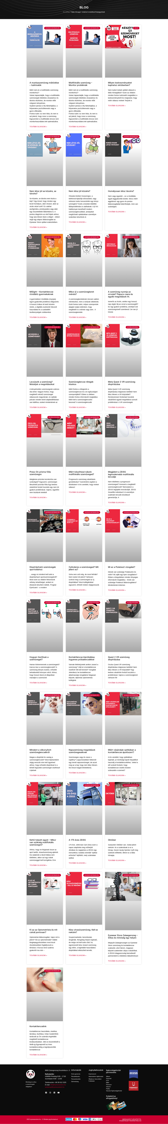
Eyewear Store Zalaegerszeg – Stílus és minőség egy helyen (123, 936)
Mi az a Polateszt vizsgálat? (121, 567)
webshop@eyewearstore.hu (54, 1087)
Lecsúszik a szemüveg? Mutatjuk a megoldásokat (42, 383)
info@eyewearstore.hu (58, 1085)
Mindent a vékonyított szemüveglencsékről (40, 751)
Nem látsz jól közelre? (79, 191)
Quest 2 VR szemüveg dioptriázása (119, 658)
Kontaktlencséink (38, 1026)
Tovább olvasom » (38, 127)
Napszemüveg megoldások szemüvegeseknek (82, 751)
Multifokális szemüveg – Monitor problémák (80, 83)
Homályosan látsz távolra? (121, 191)
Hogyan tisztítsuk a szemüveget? (39, 658)
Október (112, 840)
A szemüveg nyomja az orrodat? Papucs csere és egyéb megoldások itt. (120, 294)
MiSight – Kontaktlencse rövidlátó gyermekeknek (41, 293)
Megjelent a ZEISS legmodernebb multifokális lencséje (121, 474)
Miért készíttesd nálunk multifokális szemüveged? (81, 473)
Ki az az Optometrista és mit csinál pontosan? (43, 931)
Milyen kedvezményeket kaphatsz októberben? (120, 83)
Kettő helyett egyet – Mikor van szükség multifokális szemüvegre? (43, 842)
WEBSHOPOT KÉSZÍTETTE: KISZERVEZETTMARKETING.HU (130, 1120)
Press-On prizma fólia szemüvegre (40, 473)
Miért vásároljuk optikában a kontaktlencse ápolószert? (122, 751)
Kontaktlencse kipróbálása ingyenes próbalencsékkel (82, 658)
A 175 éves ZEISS (77, 840)
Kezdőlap (66, 12)
